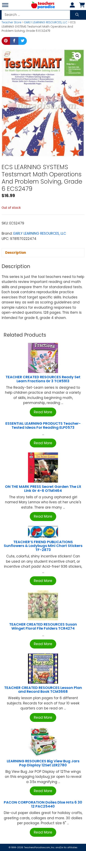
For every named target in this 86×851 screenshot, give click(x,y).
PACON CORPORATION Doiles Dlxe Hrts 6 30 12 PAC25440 (43, 804)
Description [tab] (15, 252)
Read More (43, 412)
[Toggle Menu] (5, 5)
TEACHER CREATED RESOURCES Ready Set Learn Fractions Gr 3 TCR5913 (43, 378)
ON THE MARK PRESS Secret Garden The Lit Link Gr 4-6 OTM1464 (43, 488)
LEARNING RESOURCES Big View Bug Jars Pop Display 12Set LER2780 (43, 763)
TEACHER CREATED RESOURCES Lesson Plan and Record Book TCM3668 (43, 689)
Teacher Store (11, 22)
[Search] (77, 15)
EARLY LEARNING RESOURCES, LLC (45, 22)
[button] (77, 56)
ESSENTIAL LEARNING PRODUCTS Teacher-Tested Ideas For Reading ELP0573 (43, 425)
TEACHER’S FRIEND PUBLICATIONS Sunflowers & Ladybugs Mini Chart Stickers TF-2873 (43, 545)
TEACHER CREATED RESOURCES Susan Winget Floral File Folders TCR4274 (43, 626)
